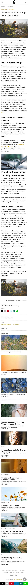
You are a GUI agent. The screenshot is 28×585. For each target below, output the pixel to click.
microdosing (16, 324)
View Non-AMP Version (18, 579)
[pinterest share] (8, 311)
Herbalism (4, 474)
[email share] (5, 311)
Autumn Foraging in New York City (11, 352)
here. (3, 113)
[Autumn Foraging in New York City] (14, 342)
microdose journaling (6, 324)
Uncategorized (5, 502)
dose (2, 68)
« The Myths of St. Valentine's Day (10, 306)
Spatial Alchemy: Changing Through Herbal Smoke (12, 423)
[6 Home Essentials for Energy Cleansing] (14, 438)
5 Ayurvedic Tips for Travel (12, 532)
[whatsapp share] (14, 311)
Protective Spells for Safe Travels (11, 559)
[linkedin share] (11, 311)
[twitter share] (2, 311)
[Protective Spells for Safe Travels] (14, 546)
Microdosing (4, 9)
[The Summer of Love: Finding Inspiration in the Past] (14, 363)
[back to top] (25, 579)
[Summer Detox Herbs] (14, 494)
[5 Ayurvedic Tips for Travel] (14, 520)
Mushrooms (10, 6)
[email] (7, 583)
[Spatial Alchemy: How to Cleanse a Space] (14, 466)
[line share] (17, 311)
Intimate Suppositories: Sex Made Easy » (16, 300)
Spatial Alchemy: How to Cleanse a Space (11, 479)
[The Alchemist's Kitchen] (14, 2)
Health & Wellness (6, 528)
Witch (2, 446)
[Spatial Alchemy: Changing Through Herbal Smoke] (14, 410)
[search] (26, 2)
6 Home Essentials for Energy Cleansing (13, 451)
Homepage (3, 6)
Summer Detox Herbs (10, 506)
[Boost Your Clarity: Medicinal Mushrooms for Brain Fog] (14, 385)
